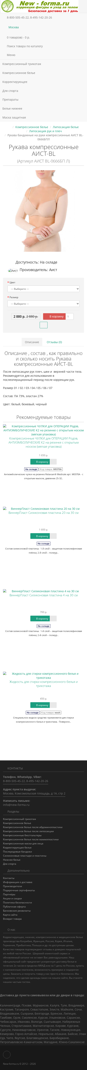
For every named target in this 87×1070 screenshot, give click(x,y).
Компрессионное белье (19, 73)
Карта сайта (10, 914)
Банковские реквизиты (17, 910)
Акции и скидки (12, 898)
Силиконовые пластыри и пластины (24, 855)
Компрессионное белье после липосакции (28, 831)
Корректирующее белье (17, 847)
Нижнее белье (11, 859)
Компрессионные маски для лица (23, 843)
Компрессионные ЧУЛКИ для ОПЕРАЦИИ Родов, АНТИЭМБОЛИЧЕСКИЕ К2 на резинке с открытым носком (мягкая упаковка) (43, 442)
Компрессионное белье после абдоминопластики (33, 827)
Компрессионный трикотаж (22, 64)
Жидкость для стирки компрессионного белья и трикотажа (44, 684)
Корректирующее (15, 82)
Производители (12, 886)
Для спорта (10, 91)
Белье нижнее (12, 108)
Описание (32, 342)
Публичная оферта (14, 906)
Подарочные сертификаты (19, 890)
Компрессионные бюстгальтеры (22, 835)
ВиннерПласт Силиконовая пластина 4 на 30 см (44, 595)
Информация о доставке (17, 882)
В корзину (56, 316)
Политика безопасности (17, 902)
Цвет (12, 282)
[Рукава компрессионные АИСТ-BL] (43, 211)
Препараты (10, 99)
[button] (43, 37)
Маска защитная (14, 117)
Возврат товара (12, 919)
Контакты (8, 878)
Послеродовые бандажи (17, 851)
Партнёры (9, 894)
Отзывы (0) (54, 342)
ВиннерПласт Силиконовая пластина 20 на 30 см (43, 513)
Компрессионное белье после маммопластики (31, 839)
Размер (14, 297)
